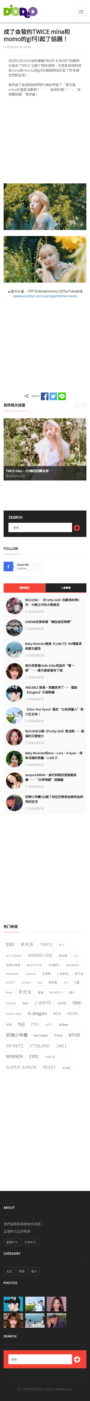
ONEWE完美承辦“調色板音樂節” (49, 621)
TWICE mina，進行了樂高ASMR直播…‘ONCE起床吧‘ (45, 470)
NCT (62, 945)
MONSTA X (56, 992)
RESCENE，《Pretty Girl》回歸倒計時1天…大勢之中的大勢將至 (52, 602)
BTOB (74, 1035)
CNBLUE (50, 1057)
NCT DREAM (14, 955)
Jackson (30, 973)
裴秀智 (62, 1003)
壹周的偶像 (13, 965)
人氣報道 (66, 587)
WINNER (14, 1056)
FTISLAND (40, 1045)
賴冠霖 (63, 955)
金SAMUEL (73, 965)
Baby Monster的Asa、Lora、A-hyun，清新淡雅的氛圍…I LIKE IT (53, 755)
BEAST (49, 1067)
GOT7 (49, 1024)
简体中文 (30, 1242)
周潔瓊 (52, 982)
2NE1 (61, 1045)
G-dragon (37, 1013)
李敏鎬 (58, 1035)
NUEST (10, 982)
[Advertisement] (45, 141)
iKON (72, 1013)
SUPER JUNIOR (21, 1067)
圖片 (72, 992)
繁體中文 (12, 1242)
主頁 (9, 1271)
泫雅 (77, 982)
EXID (33, 1056)
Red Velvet (41, 1035)
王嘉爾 (46, 973)
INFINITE (15, 1045)
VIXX (76, 1002)
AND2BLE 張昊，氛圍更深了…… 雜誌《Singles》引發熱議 (51, 689)
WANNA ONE (40, 955)
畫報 (40, 992)
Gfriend (11, 1003)
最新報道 (24, 587)
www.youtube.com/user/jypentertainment (45, 295)
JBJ (39, 982)
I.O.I (76, 955)
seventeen (12, 973)
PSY (35, 1024)
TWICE (46, 944)
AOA (57, 1013)
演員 (25, 1003)
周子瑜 (79, 973)
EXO (10, 944)
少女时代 (42, 1002)
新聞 (21, 1271)
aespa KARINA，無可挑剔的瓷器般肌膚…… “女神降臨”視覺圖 (51, 777)
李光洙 (26, 944)
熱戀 (9, 1024)
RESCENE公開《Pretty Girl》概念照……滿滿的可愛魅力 (54, 733)
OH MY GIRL (14, 1014)
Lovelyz (26, 982)
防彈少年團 (17, 1035)
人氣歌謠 (62, 973)
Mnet (9, 992)
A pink (66, 1067)
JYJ (65, 982)
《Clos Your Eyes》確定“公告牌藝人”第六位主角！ (54, 711)
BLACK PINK (34, 965)
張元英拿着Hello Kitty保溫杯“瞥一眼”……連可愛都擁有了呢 (49, 667)
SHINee (63, 1024)
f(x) (21, 1024)
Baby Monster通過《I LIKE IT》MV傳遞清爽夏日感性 (53, 646)
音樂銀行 (54, 965)
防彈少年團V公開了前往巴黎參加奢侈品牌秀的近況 (54, 799)
